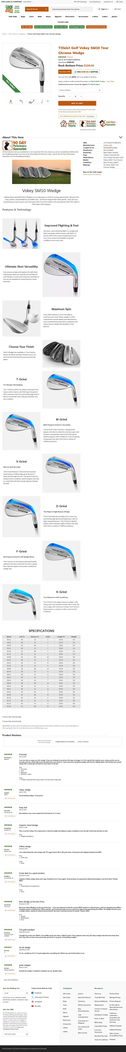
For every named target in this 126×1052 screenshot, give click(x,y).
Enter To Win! (99, 1018)
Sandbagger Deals (77, 27)
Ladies (105, 17)
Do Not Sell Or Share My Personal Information (116, 1007)
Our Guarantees (95, 2)
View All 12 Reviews (11, 980)
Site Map (44, 1049)
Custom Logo (63, 22)
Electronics (70, 17)
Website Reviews (115, 1030)
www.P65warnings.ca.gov (40, 728)
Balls (40, 17)
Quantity (61, 96)
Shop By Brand (32, 9)
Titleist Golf (107, 145)
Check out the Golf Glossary (92, 174)
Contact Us (108, 2)
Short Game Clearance (43, 27)
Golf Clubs (13, 17)
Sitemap (112, 1039)
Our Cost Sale (27, 27)
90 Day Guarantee (84, 1005)
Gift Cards (119, 2)
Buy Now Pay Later (101, 1036)
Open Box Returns (84, 997)
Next (48, 101)
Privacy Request (115, 1001)
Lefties (95, 17)
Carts (31, 17)
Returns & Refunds (100, 1001)
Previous (4, 101)
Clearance (81, 1001)
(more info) (91, 109)
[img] (62, 57)
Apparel (58, 17)
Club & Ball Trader (100, 1026)
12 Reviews (70, 57)
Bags (23, 17)
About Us (97, 994)
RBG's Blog (98, 1022)
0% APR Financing (80, 2)
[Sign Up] (27, 1034)
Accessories (83, 17)
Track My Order (99, 997)
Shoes (48, 17)
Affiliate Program (115, 1026)
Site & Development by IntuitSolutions (28, 1049)
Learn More (16, 1)
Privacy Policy (114, 994)
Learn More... (91, 116)
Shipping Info (99, 1005)
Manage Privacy (115, 997)
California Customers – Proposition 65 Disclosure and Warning (115, 1017)
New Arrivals (82, 1033)
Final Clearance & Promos (96, 27)
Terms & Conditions (101, 1040)
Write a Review (83, 742)
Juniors (114, 17)
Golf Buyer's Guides (101, 1015)
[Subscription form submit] (27, 993)
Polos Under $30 (61, 27)
